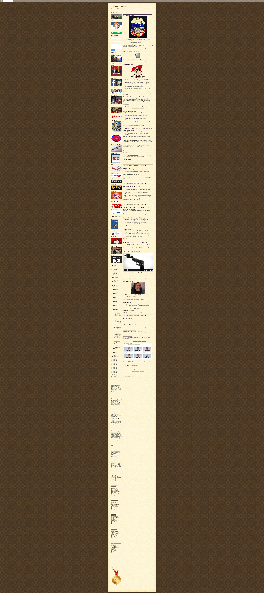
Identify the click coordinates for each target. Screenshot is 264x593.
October (114, 277)
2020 (113, 269)
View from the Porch (114, 546)
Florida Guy (126, 163)
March (114, 286)
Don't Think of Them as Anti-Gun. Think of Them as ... (117, 322)
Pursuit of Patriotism (114, 524)
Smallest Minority (114, 535)
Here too (124, 361)
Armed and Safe (114, 479)
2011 (113, 364)
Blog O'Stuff (113, 481)
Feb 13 (115, 305)
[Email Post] (145, 125)
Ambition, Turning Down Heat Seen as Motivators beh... (117, 313)
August (114, 280)
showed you (149, 144)
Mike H (125, 213)
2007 (113, 369)
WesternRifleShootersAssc (115, 550)
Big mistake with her (127, 144)
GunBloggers (113, 496)
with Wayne (150, 141)
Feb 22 (115, 296)
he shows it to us (132, 324)
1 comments (142, 125)
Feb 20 (115, 298)
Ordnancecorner (114, 520)
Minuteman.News (114, 511)
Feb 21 (115, 297)
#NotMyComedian (117, 343)
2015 (113, 359)
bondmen (126, 238)
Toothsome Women (117, 341)
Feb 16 (115, 301)
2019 (113, 270)
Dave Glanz (138, 272)
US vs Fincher (113, 545)
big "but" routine (136, 321)
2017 (113, 273)
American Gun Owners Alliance (116, 477)
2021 (113, 268)
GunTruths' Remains (114, 500)
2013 (113, 361)
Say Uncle (113, 530)
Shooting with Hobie (114, 531)
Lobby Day (135, 174)
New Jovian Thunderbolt (115, 516)
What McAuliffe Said (114, 551)
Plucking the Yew (114, 521)
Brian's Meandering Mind (115, 482)
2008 (113, 368)
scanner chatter (140, 99)
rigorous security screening (143, 123)
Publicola (112, 523)
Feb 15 (115, 302)
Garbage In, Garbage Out (129, 111)
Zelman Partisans (114, 552)
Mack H (126, 152)
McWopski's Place (114, 510)
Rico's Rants (113, 528)
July (114, 281)
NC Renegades (113, 515)
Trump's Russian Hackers (116, 345)
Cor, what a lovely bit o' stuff (128, 310)
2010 (113, 365)
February (115, 288)
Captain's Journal (114, 485)
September (115, 278)
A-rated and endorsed (129, 140)
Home (138, 374)
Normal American (114, 518)
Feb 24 (115, 293)
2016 (113, 357)
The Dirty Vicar (116, 342)
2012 (113, 363)
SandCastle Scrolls (114, 529)
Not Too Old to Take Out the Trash (117, 328)
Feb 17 (115, 300)
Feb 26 (115, 292)
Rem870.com (113, 526)
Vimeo (142, 272)
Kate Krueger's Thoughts (115, 504)
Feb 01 (115, 355)
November (115, 276)
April (114, 285)
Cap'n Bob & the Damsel (115, 483)
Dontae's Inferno (116, 324)
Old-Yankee (113, 519)
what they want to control (133, 312)
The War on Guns (118, 6)
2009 (113, 367)
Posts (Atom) (130, 376)
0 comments (142, 156)
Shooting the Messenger (115, 532)
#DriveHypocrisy (117, 347)
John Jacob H (113, 502)
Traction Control (114, 542)
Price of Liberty (113, 522)
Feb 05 (115, 351)
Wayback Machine (114, 549)
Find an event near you (131, 106)
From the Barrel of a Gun (115, 493)
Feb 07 (115, 348)
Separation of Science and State (117, 316)
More (140, 42)
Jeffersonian (113, 501)
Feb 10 (115, 308)
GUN (133, 272)
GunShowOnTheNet (114, 498)
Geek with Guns (113, 494)
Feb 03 (115, 352)
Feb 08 (115, 310)
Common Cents (113, 486)
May (114, 284)
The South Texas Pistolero (115, 540)
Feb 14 (115, 304)
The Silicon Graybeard (115, 539)
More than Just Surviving (115, 512)
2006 (113, 371)
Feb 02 (115, 353)
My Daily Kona (113, 514)
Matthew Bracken (114, 509)
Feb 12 (115, 306)
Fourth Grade (113, 492)
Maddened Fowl (114, 508)
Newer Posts (125, 374)
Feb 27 (115, 290)
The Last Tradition (114, 505)
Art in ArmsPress (114, 480)
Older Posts (150, 374)
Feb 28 (115, 289)
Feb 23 (115, 294)
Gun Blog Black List (114, 497)
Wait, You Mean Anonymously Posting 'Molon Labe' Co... (117, 331)
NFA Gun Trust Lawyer (115, 517)
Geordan (126, 201)
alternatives (135, 249)
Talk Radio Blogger (114, 537)
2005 (113, 372)
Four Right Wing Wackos (115, 491)
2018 (113, 272)
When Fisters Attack (117, 317)
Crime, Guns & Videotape (115, 487)
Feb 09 (115, 309)
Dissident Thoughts (114, 489)
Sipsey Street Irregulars (115, 533)
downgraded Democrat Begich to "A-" (133, 155)
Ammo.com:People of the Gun (116, 478)
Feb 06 (115, 349)
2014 (113, 360)
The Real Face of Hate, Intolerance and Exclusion (117, 338)
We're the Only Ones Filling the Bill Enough (117, 335)
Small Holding (113, 534)
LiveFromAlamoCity (114, 506)
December (115, 274)
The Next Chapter (114, 538)
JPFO (112, 503)
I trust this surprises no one (128, 229)
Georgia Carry (113, 495)
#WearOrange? (116, 326)
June (114, 282)
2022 (113, 266)
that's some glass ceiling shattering (139, 341)
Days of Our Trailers (114, 488)
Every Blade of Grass (114, 490)
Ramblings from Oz (114, 525)
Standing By (113, 536)
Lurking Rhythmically (114, 507)
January (114, 356)
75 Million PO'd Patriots (115, 476)
